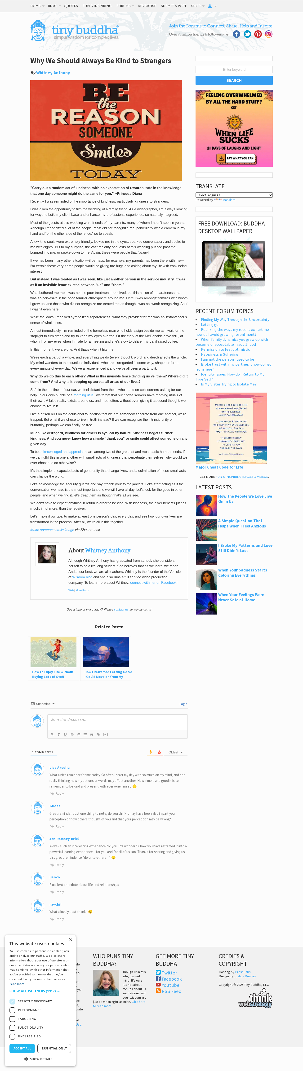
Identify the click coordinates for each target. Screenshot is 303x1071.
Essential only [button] (54, 1048)
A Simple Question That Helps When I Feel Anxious (242, 523)
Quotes (71, 6)
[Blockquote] (92, 735)
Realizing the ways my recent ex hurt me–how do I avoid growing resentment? (233, 332)
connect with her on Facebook (153, 582)
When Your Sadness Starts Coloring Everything (242, 572)
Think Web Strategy (245, 997)
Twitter (169, 973)
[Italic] (58, 735)
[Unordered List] (85, 735)
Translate (229, 200)
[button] (40, 991)
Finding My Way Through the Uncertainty (235, 319)
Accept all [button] (22, 1048)
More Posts (82, 590)
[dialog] (40, 1000)
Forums (123, 6)
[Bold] (52, 735)
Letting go (209, 324)
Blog (52, 6)
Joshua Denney (245, 976)
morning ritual (83, 395)
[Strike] (72, 735)
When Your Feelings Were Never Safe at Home (241, 597)
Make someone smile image (52, 530)
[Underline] (65, 735)
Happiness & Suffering (219, 354)
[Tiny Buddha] (74, 40)
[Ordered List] (78, 735)
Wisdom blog (82, 577)
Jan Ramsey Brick (64, 838)
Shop (196, 6)
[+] (105, 734)
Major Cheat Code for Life (219, 467)
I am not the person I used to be (227, 359)
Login (183, 704)
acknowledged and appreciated (63, 452)
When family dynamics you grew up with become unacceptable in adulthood (232, 342)
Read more (17, 984)
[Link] (98, 735)
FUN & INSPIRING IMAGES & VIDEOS (242, 476)
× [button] (70, 940)
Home (35, 6)
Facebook (172, 979)
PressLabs (243, 972)
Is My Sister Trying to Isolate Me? (229, 384)
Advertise (147, 6)
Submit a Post (174, 6)
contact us (121, 609)
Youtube (170, 985)
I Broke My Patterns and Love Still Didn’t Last (245, 548)
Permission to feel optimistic (225, 349)
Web (71, 590)
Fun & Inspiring (97, 6)
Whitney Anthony (53, 72)
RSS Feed (172, 991)
